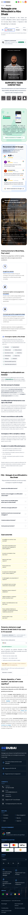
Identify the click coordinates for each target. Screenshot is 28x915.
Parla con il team (14, 77)
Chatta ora (8, 796)
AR (18, 863)
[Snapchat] (21, 2)
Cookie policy (4, 908)
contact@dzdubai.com (11, 792)
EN (3, 863)
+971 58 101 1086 (9, 787)
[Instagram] (19, 2)
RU (13, 863)
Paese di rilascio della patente (8, 640)
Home (2, 5)
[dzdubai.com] (6, 2)
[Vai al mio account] (25, 2)
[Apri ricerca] (23, 2)
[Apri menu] (2, 2)
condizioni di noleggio (6, 725)
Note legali (4, 903)
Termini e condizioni (20, 908)
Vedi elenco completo (7, 672)
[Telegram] (19, 98)
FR (8, 863)
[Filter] (2, 29)
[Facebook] (14, 98)
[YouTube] (19, 894)
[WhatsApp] (16, 2)
